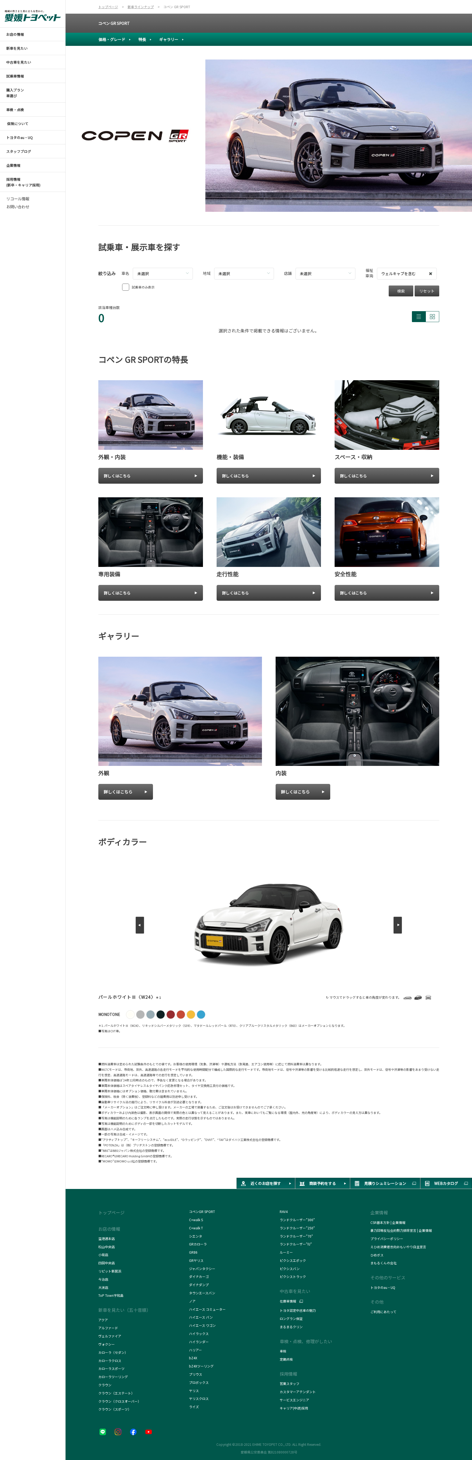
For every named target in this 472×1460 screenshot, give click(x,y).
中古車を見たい (295, 1291)
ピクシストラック (293, 1276)
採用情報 (288, 1373)
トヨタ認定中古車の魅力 (298, 1310)
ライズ (194, 1406)
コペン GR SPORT (114, 23)
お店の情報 (109, 1229)
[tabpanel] (269, 136)
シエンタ (195, 1236)
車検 (283, 1351)
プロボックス (199, 1382)
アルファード (108, 1327)
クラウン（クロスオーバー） (119, 1401)
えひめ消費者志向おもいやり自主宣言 (398, 1246)
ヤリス (194, 1390)
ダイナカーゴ (199, 1276)
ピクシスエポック (293, 1260)
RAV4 (284, 1211)
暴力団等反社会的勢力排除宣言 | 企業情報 (401, 1230)
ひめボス (377, 1255)
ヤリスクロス (199, 1398)
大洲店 (103, 1287)
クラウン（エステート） (116, 1393)
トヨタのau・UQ (382, 1287)
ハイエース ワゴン (202, 1325)
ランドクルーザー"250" (297, 1228)
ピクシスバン (290, 1268)
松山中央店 (106, 1246)
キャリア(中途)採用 (294, 1408)
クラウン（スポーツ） (114, 1409)
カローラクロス (109, 1360)
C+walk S (196, 1219)
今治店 (103, 1279)
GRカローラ (198, 1244)
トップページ (111, 1212)
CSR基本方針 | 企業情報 (387, 1222)
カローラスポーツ (111, 1368)
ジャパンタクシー (202, 1268)
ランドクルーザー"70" (296, 1236)
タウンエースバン (202, 1292)
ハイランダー (199, 1341)
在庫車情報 (288, 1301)
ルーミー (286, 1252)
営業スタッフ (289, 1383)
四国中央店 (106, 1262)
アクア (103, 1320)
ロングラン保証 (291, 1318)
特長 (142, 39)
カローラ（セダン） (113, 1352)
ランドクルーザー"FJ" (297, 1244)
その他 (377, 1301)
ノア (192, 1301)
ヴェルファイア (109, 1336)
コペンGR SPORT (202, 1211)
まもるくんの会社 (383, 1262)
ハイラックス (199, 1333)
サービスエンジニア (294, 1399)
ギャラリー (168, 39)
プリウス (195, 1374)
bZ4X (193, 1357)
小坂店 (103, 1254)
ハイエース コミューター (207, 1309)
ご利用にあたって (383, 1311)
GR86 (193, 1252)
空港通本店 (106, 1238)
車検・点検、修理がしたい (306, 1341)
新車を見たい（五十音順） (124, 1310)
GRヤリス (196, 1260)
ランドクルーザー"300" (297, 1219)
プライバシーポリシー (386, 1238)
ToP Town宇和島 (110, 1295)
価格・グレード (112, 39)
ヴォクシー (106, 1344)
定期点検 (286, 1359)
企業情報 (379, 1212)
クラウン (104, 1384)
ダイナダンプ (199, 1284)
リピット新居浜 (109, 1271)
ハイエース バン (201, 1317)
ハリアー (195, 1350)
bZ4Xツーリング (201, 1366)
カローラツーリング (113, 1376)
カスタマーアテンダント (298, 1391)
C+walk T (196, 1228)
